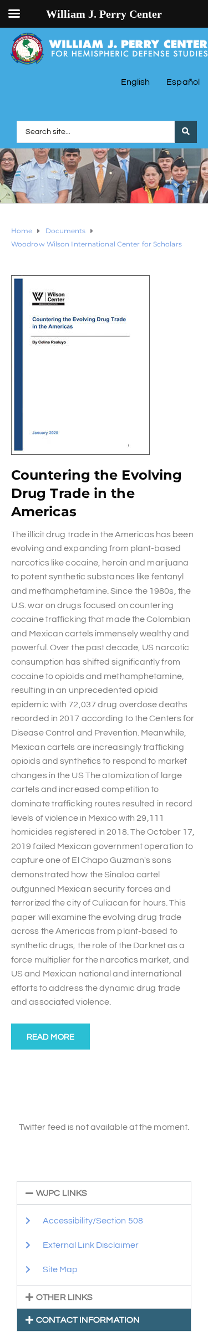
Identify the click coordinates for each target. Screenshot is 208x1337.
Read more (50, 1037)
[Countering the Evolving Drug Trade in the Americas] (80, 364)
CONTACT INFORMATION (88, 1319)
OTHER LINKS (64, 1297)
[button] (104, 1193)
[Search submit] (186, 132)
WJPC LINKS (61, 1193)
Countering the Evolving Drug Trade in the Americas (96, 493)
